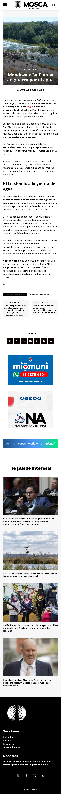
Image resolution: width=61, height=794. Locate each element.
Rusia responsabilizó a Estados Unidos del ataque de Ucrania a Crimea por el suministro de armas (15, 310)
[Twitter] (24, 341)
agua (30, 106)
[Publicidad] (30, 370)
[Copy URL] (10, 341)
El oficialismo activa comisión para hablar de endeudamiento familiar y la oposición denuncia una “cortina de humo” (29, 521)
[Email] (51, 341)
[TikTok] (26, 775)
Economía (30, 69)
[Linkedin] (30, 341)
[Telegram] (44, 341)
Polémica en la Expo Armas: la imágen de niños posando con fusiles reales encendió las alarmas (30, 628)
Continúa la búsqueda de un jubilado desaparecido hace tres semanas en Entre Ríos (44, 309)
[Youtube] (43, 775)
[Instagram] (17, 775)
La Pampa (33, 295)
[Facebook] (17, 341)
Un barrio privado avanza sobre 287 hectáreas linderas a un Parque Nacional (30, 575)
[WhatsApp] (37, 341)
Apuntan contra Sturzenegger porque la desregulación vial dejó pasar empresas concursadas (27, 683)
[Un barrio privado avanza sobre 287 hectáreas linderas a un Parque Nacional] (30, 550)
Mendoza (44, 295)
